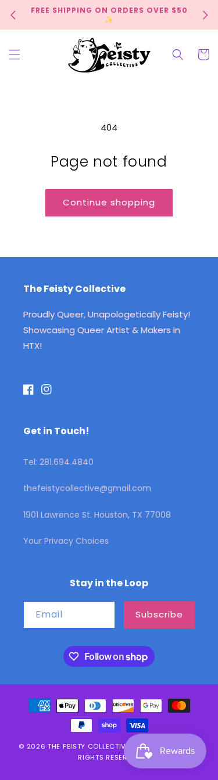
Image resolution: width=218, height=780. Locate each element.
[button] (14, 54)
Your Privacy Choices (66, 541)
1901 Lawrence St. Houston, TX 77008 (97, 515)
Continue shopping (109, 202)
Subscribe (159, 614)
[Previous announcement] (13, 15)
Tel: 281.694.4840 (58, 462)
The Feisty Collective (89, 746)
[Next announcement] (205, 15)
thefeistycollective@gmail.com (87, 488)
